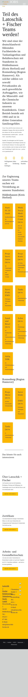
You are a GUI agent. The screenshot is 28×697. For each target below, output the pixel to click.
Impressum (20, 642)
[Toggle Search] (21, 4)
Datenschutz (14, 644)
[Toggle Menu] (24, 4)
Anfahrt (9, 642)
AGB (14, 642)
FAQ (4, 642)
